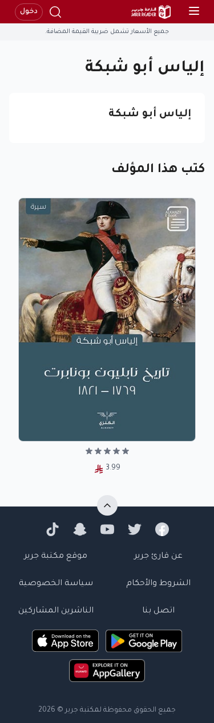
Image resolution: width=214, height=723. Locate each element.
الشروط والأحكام (158, 584)
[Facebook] (162, 529)
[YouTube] (107, 529)
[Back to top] (107, 505)
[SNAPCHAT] (80, 529)
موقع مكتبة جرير (55, 556)
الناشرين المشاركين (56, 611)
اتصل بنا (158, 611)
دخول (29, 12)
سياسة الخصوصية (56, 584)
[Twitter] (135, 529)
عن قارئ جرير (158, 556)
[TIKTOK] (52, 529)
